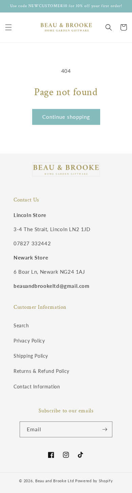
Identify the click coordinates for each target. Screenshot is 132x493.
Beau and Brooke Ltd (54, 480)
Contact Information (37, 386)
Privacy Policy (29, 341)
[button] (8, 27)
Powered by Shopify (94, 480)
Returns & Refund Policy (41, 371)
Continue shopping (66, 117)
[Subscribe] (104, 429)
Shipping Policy (31, 356)
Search (21, 325)
